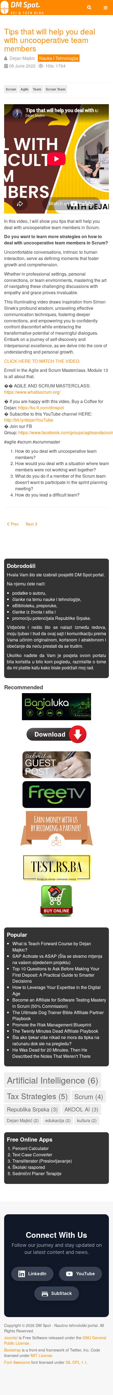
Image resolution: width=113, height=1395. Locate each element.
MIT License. (42, 1355)
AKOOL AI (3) (81, 1109)
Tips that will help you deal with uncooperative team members (49, 40)
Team (37, 89)
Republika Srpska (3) (32, 1109)
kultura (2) (87, 1120)
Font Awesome (17, 1362)
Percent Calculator (30, 1148)
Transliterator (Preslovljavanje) (42, 1161)
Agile (25, 89)
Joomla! (11, 1337)
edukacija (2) (57, 1120)
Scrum (11, 89)
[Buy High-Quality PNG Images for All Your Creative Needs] (56, 901)
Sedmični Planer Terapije (36, 1173)
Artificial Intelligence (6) (52, 1079)
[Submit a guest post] (56, 764)
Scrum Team (56, 89)
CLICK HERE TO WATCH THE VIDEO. (42, 361)
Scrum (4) (88, 1096)
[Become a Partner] (56, 830)
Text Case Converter (32, 1154)
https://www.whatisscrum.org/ (32, 392)
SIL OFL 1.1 (76, 1362)
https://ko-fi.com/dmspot (41, 407)
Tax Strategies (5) (37, 1095)
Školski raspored (28, 1167)
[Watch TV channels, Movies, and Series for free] (56, 794)
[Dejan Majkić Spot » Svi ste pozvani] (22, 7)
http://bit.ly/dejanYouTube (28, 420)
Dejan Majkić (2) (23, 1120)
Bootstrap (12, 1350)
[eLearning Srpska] (56, 867)
